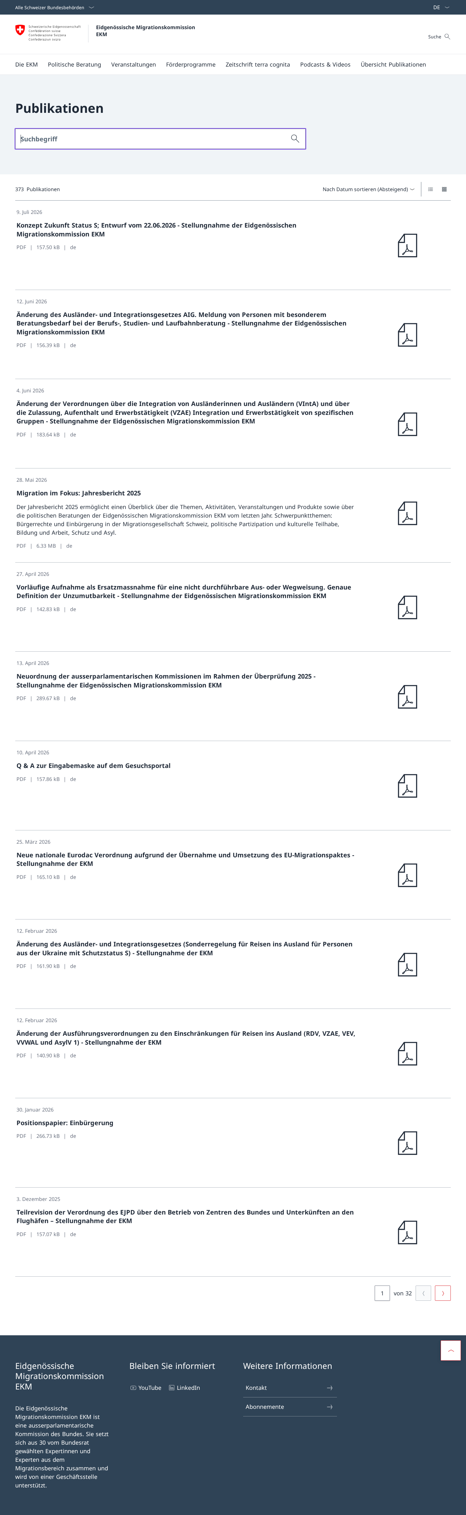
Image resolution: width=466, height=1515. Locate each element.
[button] (26, 64)
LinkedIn (188, 1387)
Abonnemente (265, 1406)
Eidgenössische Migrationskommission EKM (146, 31)
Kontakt (256, 1387)
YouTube (150, 1387)
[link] (233, 245)
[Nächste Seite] (443, 1293)
